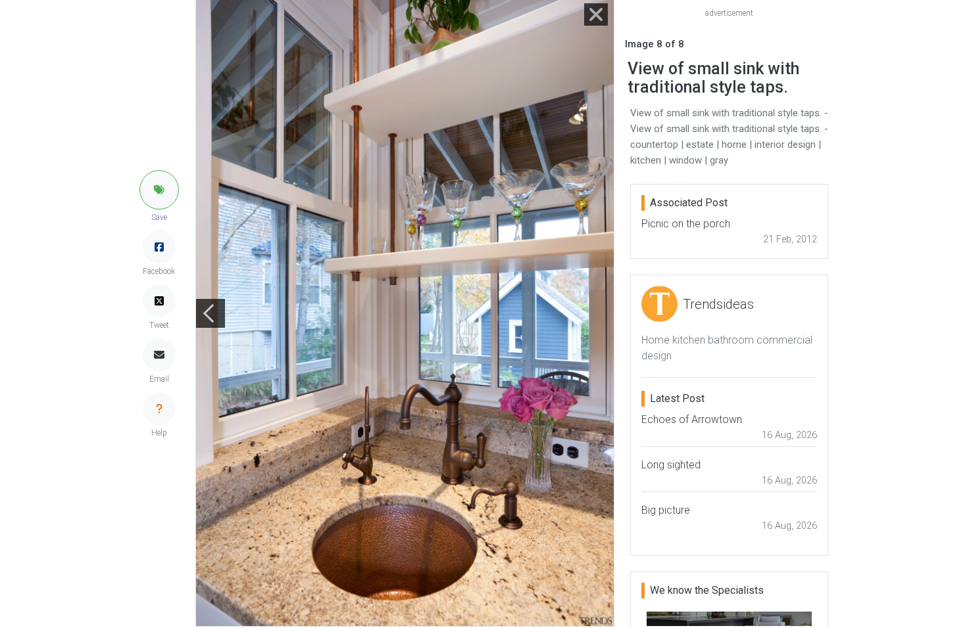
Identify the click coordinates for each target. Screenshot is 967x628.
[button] (159, 190)
